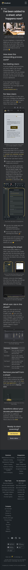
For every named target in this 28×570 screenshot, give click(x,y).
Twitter (8, 538)
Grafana (21, 473)
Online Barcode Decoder (8, 487)
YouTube (12, 538)
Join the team (8, 508)
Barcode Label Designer (8, 485)
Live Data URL (21, 490)
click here (9, 179)
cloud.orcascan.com (10, 89)
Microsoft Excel (21, 457)
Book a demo (14, 438)
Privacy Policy (8, 520)
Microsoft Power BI (21, 466)
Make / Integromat (21, 464)
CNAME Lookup (8, 494)
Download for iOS (11, 544)
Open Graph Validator (8, 492)
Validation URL (21, 492)
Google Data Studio (21, 469)
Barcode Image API (21, 485)
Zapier (21, 462)
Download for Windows (11, 547)
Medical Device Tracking (8, 457)
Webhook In (21, 496)
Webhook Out (21, 499)
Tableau (21, 471)
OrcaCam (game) (8, 496)
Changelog (8, 515)
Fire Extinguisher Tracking (8, 469)
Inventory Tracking (8, 466)
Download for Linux (11, 550)
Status (8, 529)
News (8, 526)
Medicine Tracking (8, 460)
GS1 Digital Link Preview (8, 490)
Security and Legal (8, 517)
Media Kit (8, 531)
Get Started (14, 433)
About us (8, 511)
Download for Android (20, 544)
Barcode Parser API (21, 487)
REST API (21, 483)
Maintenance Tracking (8, 462)
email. (16, 419)
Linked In (20, 538)
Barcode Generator (8, 483)
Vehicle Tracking (8, 464)
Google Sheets (21, 460)
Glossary (8, 524)
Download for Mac (20, 547)
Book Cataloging (8, 472)
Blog (8, 522)
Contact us (8, 513)
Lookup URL (21, 494)
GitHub (16, 538)
